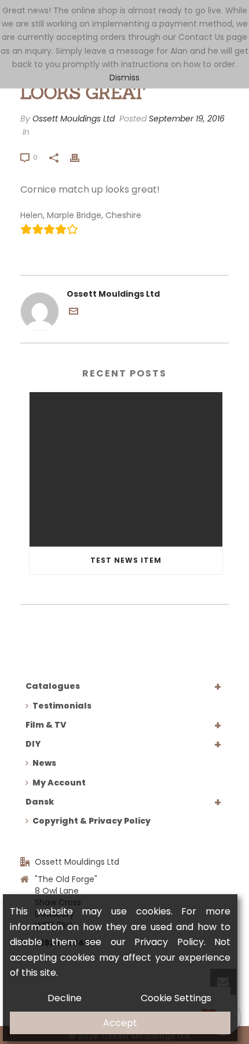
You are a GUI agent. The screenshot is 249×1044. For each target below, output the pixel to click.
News (44, 763)
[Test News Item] (126, 469)
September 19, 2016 (187, 118)
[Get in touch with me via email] (73, 313)
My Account (59, 782)
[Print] (80, 157)
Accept (120, 1023)
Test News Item (126, 560)
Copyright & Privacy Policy (91, 821)
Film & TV (45, 725)
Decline (64, 998)
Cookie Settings (176, 998)
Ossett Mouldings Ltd (73, 118)
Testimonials (61, 705)
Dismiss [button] (124, 77)
